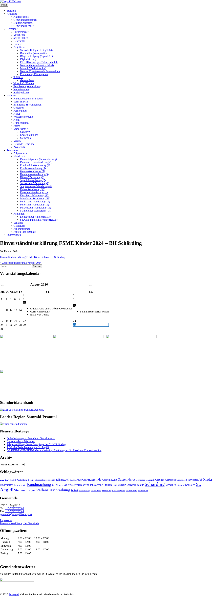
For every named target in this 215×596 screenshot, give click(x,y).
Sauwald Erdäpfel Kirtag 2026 (36, 50)
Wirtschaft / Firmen (23, 83)
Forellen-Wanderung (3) (33, 168)
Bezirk (31, 480)
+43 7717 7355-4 (14, 511)
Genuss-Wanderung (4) (32, 171)
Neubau (59, 485)
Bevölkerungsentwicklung (27, 86)
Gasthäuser (19, 225)
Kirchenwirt (20, 484)
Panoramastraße (21, 228)
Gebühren (18, 107)
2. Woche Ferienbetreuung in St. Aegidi (28, 447)
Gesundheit (182, 480)
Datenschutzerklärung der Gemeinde (19, 523)
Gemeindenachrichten (25, 19)
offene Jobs (88, 484)
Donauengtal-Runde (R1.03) (35, 216)
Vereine (17, 140)
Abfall (16, 119)
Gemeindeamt (109, 479)
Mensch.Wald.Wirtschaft (33, 68)
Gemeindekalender (23, 25)
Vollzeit (129, 490)
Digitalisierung (28, 59)
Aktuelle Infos (21, 16)
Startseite (11, 10)
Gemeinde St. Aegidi (145, 480)
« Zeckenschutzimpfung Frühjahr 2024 (20, 262)
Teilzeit (74, 490)
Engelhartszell (60, 479)
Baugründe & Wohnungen (27, 104)
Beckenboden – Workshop (21, 441)
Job (200, 479)
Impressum (6, 520)
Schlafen (18, 222)
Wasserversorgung (23, 116)
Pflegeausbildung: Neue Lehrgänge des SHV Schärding (36, 444)
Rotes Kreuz (119, 484)
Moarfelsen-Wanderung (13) (35, 198)
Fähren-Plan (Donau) (24, 231)
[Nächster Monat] (91, 285)
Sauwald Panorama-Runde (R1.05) (38, 219)
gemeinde (94, 479)
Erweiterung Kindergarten (34, 74)
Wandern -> (19, 156)
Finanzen (18, 44)
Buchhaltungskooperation (33, 53)
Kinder (207, 479)
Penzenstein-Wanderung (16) (35, 207)
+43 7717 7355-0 (14, 508)
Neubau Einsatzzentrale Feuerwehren (40, 71)
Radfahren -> (20, 213)
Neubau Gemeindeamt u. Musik (37, 65)
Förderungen (20, 110)
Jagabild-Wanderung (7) (33, 180)
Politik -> (18, 77)
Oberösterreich (73, 484)
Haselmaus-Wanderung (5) (34, 174)
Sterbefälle (25, 137)
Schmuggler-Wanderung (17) (35, 210)
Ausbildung (22, 480)
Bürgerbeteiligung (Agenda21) (36, 56)
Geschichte (19, 41)
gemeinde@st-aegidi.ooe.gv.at (16, 514)
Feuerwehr (82, 479)
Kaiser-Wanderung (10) (32, 189)
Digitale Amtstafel (23, 22)
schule (140, 484)
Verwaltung (107, 490)
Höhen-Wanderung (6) (32, 177)
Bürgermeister (20, 31)
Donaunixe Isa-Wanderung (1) (36, 162)
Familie (73, 480)
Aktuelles (12, 13)
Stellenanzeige (24, 490)
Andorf (13, 480)
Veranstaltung (96, 491)
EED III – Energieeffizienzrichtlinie (39, 62)
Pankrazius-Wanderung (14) (35, 201)
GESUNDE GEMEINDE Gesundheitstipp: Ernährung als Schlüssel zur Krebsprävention (54, 450)
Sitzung (181, 484)
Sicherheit (170, 484)
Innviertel (193, 479)
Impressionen (14, 234)
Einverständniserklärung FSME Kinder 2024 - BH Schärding (32, 257)
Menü (4, 5)
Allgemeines (20, 153)
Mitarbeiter (19, 34)
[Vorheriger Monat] (3, 285)
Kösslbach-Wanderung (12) (34, 195)
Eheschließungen (29, 134)
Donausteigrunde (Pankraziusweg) (38, 159)
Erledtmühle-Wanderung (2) (35, 165)
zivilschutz (143, 490)
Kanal (16, 113)
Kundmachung (39, 484)
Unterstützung (84, 491)
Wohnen (11, 95)
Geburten (25, 131)
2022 (2, 480)
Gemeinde (12, 28)
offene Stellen (20, 38)
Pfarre (16, 125)
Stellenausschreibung (52, 490)
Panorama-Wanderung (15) (34, 204)
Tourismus (12, 150)
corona (48, 480)
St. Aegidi (14, 594)
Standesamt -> (21, 128)
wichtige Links (21, 92)
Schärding (155, 484)
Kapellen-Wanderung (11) (34, 192)
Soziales (190, 484)
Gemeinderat (27, 80)
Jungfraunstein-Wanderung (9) (36, 186)
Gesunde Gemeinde (23, 144)
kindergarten (6, 484)
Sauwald (131, 484)
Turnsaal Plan (20, 101)
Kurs (53, 485)
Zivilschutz (19, 147)
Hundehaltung (21, 122)
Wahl (134, 490)
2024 (7, 479)
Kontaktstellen (21, 89)
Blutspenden (40, 480)
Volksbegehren (119, 490)
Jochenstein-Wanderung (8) (34, 183)
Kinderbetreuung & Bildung (28, 98)
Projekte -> (19, 47)
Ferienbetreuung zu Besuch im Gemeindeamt (31, 438)
